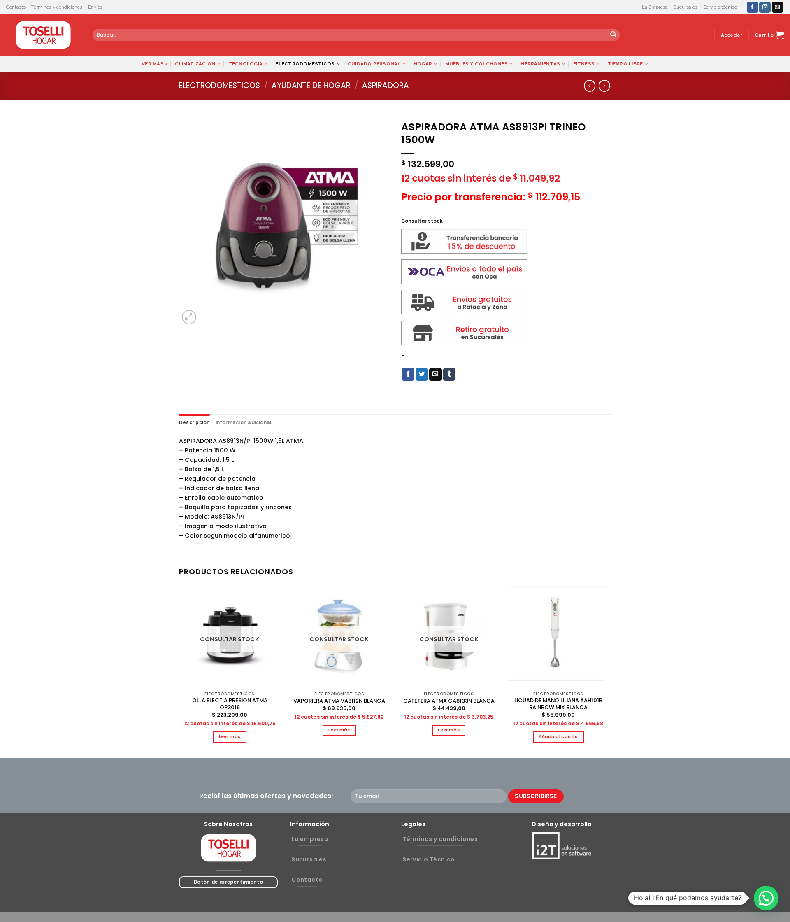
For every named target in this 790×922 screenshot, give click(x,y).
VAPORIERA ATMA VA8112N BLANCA (339, 701)
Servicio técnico (720, 7)
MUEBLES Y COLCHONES (476, 64)
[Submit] (613, 35)
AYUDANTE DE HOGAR (311, 85)
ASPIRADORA (385, 85)
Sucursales (685, 7)
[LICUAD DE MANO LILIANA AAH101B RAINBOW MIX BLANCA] (558, 636)
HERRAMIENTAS (540, 64)
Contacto (16, 7)
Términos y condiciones (56, 7)
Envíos (95, 7)
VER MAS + (154, 64)
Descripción (194, 422)
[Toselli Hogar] (43, 35)
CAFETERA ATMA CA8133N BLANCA (449, 701)
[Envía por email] (435, 374)
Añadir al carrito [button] (558, 736)
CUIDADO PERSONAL (374, 64)
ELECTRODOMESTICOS (305, 64)
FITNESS (584, 64)
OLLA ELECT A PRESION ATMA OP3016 (229, 704)
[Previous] (179, 671)
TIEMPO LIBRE (625, 64)
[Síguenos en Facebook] (752, 7)
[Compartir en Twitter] (422, 374)
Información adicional (244, 422)
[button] (766, 898)
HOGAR (423, 64)
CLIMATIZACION (195, 64)
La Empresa (655, 7)
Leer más (230, 736)
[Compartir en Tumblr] (449, 374)
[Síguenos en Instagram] (765, 7)
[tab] (194, 422)
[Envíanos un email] (777, 7)
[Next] (608, 671)
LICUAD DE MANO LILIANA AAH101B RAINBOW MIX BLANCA (558, 704)
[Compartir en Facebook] (408, 374)
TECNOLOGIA (245, 64)
